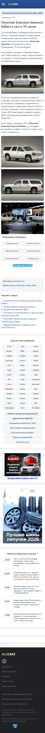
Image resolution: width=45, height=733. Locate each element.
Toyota (22, 403)
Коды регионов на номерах (22, 433)
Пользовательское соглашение (17, 699)
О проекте (7, 666)
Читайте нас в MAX (23, 265)
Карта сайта (8, 681)
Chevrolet (9, 360)
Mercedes (35, 384)
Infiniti (9, 375)
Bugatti (35, 351)
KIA (9, 379)
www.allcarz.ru (18, 281)
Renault (36, 394)
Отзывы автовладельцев (11, 258)
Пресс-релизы (9, 686)
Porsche (22, 394)
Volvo (22, 408)
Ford (9, 365)
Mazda (22, 384)
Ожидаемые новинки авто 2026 (22, 423)
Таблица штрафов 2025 (22, 437)
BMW (22, 351)
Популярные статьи (33, 258)
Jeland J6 (29, 586)
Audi (22, 346)
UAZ (35, 403)
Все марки (36, 408)
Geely (22, 365)
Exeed (36, 360)
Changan (22, 356)
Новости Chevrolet (17, 285)
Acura (9, 346)
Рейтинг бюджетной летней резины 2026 (22, 13)
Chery (36, 356)
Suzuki (35, 398)
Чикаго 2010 (31, 285)
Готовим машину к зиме (12, 243)
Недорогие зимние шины (11, 251)
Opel (35, 389)
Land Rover (36, 379)
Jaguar (22, 375)
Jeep (36, 375)
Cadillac (9, 356)
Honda (22, 370)
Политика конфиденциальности (17, 694)
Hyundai (36, 370)
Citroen (22, 360)
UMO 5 (16, 559)
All (13, 4)
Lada (22, 379)
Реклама (6, 676)
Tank (9, 403)
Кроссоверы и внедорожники (22, 428)
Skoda (9, 398)
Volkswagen (9, 408)
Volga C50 (28, 600)
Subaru (22, 398)
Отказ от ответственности (14, 704)
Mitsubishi (9, 389)
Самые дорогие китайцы (33, 251)
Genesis (36, 365)
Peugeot (9, 394)
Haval (9, 370)
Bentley (9, 351)
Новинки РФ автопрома (33, 243)
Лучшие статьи (22, 442)
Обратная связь (9, 671)
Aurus (36, 346)
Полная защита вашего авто (21, 478)
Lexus (9, 384)
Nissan (22, 389)
